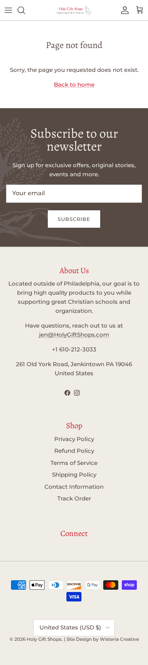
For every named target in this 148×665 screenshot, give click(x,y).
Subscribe (74, 219)
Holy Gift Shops (44, 639)
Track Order (74, 498)
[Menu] (8, 10)
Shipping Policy (74, 474)
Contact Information (74, 486)
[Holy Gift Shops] (74, 10)
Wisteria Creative (119, 639)
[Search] (25, 10)
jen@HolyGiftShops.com (74, 334)
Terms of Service (74, 462)
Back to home (74, 84)
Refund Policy (74, 450)
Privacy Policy (74, 439)
